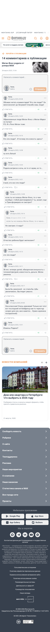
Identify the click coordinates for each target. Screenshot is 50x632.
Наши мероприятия (12, 469)
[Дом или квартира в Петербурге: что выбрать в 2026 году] (25, 379)
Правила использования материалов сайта (25, 575)
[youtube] (31, 534)
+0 (38, 109)
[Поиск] (35, 38)
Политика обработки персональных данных (25, 571)
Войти (12, 89)
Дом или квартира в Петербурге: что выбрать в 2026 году (23, 396)
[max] (12, 534)
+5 (38, 279)
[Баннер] (34, 45)
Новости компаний (14, 362)
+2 (38, 129)
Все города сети (10, 495)
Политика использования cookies (25, 578)
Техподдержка (9, 457)
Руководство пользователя (25, 589)
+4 (38, 207)
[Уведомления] (41, 38)
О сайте (6, 444)
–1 (45, 143)
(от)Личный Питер (24, 33)
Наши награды (25, 593)
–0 (45, 109)
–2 (45, 245)
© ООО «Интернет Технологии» (25, 616)
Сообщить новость (11, 431)
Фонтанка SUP (7, 33)
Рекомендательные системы (25, 582)
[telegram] (18, 534)
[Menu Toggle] (3, 38)
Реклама (6, 463)
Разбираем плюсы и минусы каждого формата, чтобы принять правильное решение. (24, 403)
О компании (8, 476)
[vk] (25, 534)
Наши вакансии (10, 482)
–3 (45, 279)
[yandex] (37, 534)
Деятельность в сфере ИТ (25, 586)
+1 (38, 158)
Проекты (6, 501)
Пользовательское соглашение (25, 567)
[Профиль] (47, 38)
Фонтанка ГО (40, 33)
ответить (8, 109)
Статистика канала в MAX (15, 488)
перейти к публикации (16, 53)
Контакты (7, 450)
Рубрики (6, 437)
